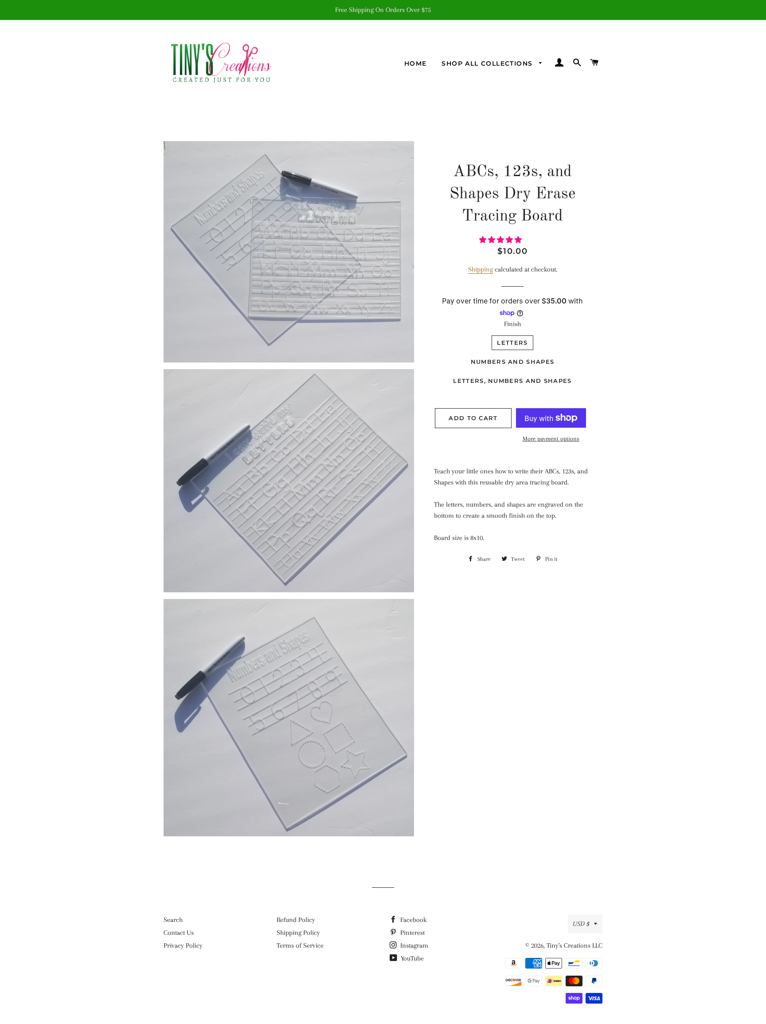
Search (173, 920)
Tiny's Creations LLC (574, 945)
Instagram (413, 945)
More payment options (551, 438)
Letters (512, 342)
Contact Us (179, 933)
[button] (501, 240)
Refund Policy (296, 920)
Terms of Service (300, 945)
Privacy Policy (183, 945)
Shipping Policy (298, 933)
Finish (512, 324)
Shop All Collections (488, 63)
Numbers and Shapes (512, 361)
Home (415, 63)
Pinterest (412, 933)
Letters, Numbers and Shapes (512, 380)
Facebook (412, 920)
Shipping (480, 269)
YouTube (411, 958)
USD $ (581, 924)
